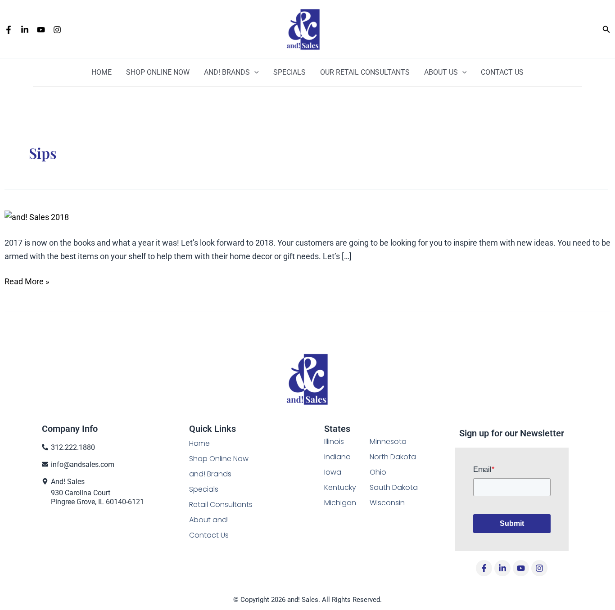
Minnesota (388, 441)
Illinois (334, 441)
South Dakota (394, 487)
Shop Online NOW (158, 72)
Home (101, 72)
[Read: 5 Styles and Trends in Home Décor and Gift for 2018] (37, 216)
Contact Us (502, 72)
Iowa (332, 472)
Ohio (378, 472)
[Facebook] (9, 30)
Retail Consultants (221, 504)
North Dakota (393, 457)
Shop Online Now (219, 458)
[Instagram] (57, 30)
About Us (441, 72)
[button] (606, 29)
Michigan (340, 503)
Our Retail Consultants (365, 72)
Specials (289, 72)
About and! (209, 520)
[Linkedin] (25, 30)
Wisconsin (387, 503)
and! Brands (227, 72)
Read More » (27, 281)
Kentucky (340, 487)
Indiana (337, 457)
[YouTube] (41, 30)
